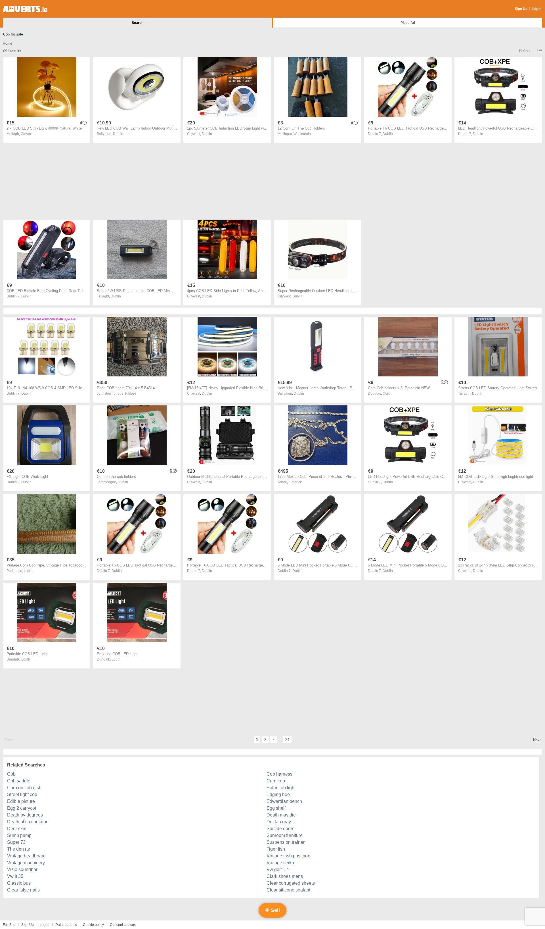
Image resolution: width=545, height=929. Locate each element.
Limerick (295, 482)
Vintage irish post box (288, 855)
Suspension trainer (286, 842)
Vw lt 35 (15, 876)
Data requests (66, 925)
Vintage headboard (26, 855)
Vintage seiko (280, 862)
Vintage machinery (26, 862)
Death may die (281, 815)
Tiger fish (276, 849)
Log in (44, 925)
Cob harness (279, 774)
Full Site (9, 925)
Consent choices (123, 925)
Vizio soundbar (22, 869)
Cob (11, 774)
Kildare (130, 393)
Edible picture (21, 801)
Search (137, 23)
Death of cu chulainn (28, 821)
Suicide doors (280, 828)
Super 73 (16, 842)
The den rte (18, 849)
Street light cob (22, 794)
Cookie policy (93, 925)
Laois (28, 571)
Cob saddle (18, 780)
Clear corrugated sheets (291, 883)
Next (537, 740)
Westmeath (302, 134)
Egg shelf (276, 808)
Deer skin (16, 828)
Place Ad (408, 23)
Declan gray (279, 821)
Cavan (26, 134)
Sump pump (19, 835)
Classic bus (19, 883)
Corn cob (276, 780)
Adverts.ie (25, 9)
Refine (524, 51)
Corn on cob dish (24, 787)
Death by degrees (25, 815)
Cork (386, 393)
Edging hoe (278, 794)
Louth (25, 659)
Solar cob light (281, 787)
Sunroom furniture (285, 835)
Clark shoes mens (285, 876)
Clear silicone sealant (288, 890)
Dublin (118, 134)
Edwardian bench (284, 801)
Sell (274, 910)
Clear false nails (23, 890)
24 (287, 740)
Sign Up (521, 9)
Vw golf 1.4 (278, 869)
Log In (536, 9)
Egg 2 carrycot (21, 808)
